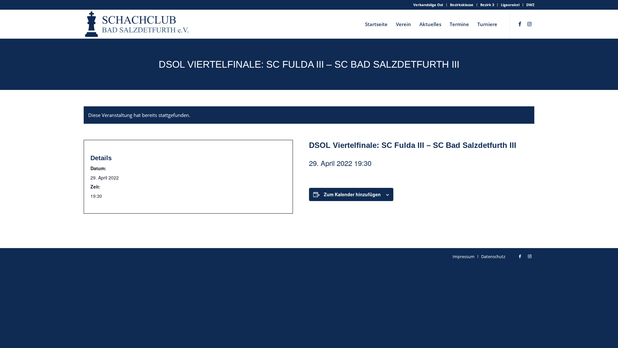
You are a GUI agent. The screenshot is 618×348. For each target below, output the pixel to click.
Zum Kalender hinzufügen (352, 194)
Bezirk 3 (487, 4)
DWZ (530, 4)
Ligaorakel (510, 4)
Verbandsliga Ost (428, 4)
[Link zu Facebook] (520, 24)
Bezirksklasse (461, 4)
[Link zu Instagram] (529, 24)
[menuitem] (428, 4)
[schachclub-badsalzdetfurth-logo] (137, 24)
